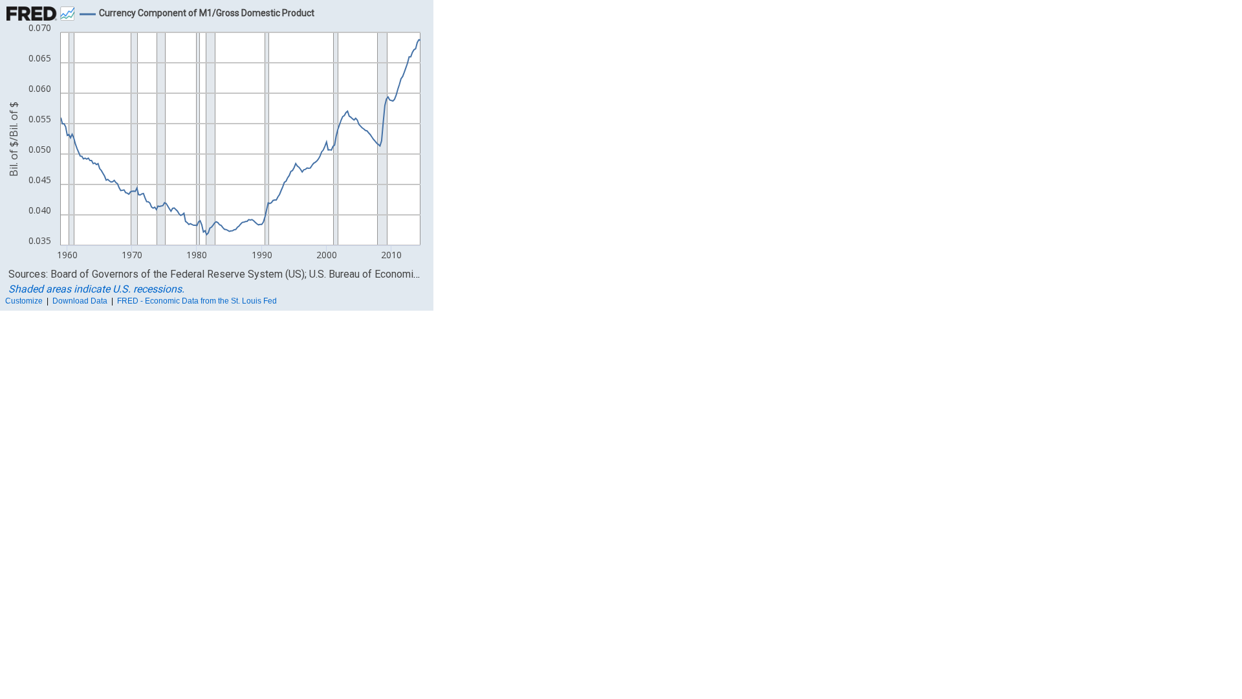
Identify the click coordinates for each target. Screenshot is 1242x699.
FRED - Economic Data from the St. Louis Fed (197, 300)
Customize (24, 300)
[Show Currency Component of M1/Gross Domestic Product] (206, 13)
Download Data (79, 300)
